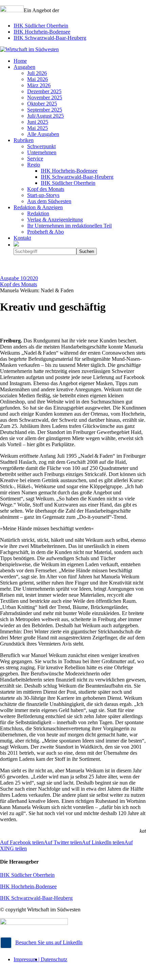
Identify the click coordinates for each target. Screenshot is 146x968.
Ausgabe (19, 278)
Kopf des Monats (18, 284)
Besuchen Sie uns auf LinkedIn (49, 942)
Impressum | (27, 959)
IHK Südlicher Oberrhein (41, 25)
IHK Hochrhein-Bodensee (42, 32)
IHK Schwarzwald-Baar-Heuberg (50, 38)
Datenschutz (54, 959)
